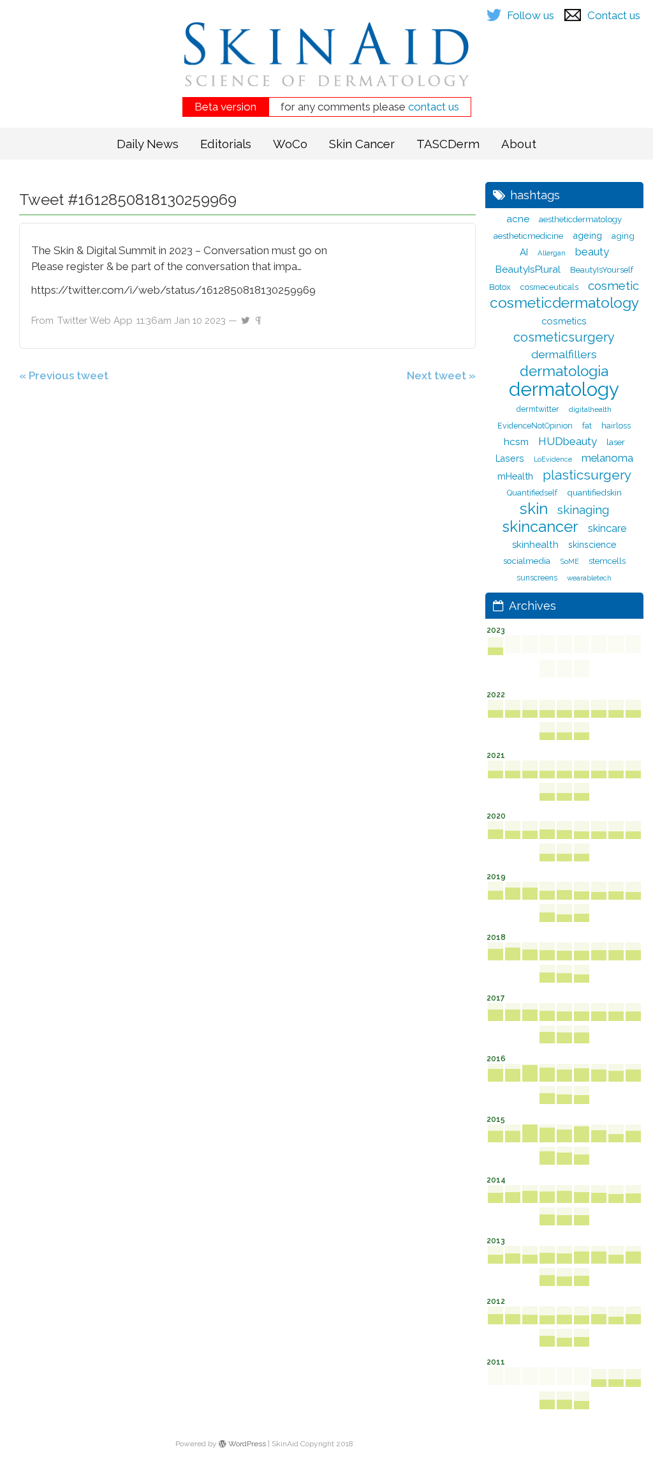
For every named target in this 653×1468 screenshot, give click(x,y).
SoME (569, 561)
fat (587, 425)
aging (623, 236)
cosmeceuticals (549, 287)
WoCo (290, 144)
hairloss (616, 425)
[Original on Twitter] (245, 317)
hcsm (516, 441)
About (518, 144)
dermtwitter (538, 409)
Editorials (225, 144)
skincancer (540, 527)
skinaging (583, 510)
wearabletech (589, 577)
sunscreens (537, 577)
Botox (500, 287)
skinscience (592, 545)
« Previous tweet (63, 375)
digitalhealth (590, 409)
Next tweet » (441, 375)
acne (517, 219)
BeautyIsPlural (528, 269)
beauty (592, 251)
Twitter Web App (95, 320)
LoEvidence (553, 459)
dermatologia (564, 371)
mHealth (515, 476)
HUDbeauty (567, 441)
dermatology (564, 389)
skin (534, 509)
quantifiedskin (594, 492)
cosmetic (613, 285)
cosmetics (564, 320)
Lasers (509, 458)
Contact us (613, 15)
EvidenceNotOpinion (535, 425)
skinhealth (535, 544)
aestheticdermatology (580, 219)
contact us (433, 106)
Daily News (148, 144)
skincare (607, 528)
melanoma (607, 457)
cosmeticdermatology (564, 303)
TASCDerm (448, 144)
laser (615, 442)
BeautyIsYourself (601, 270)
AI (524, 252)
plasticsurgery (587, 475)
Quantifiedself (532, 492)
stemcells (607, 561)
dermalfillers (564, 354)
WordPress (246, 1443)
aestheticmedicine (528, 236)
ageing (587, 235)
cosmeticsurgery (564, 337)
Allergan (552, 253)
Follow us (530, 15)
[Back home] (326, 64)
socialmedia (526, 561)
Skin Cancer (362, 144)
